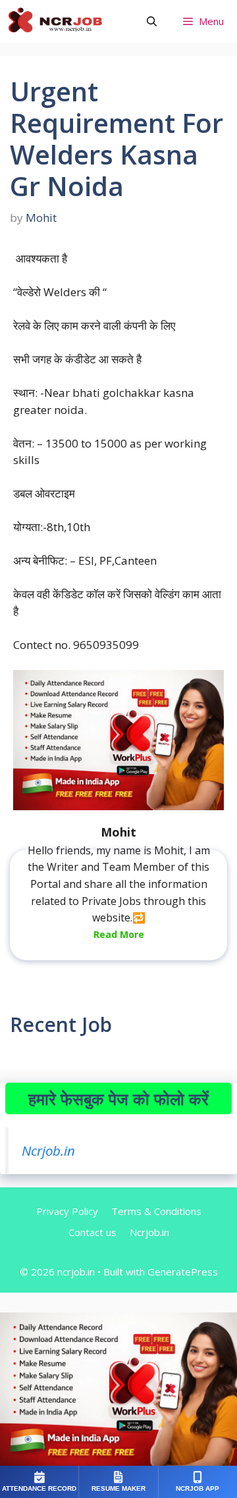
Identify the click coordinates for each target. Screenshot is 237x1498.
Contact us (92, 1232)
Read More (118, 934)
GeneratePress (182, 1271)
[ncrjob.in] (69, 21)
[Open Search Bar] (152, 21)
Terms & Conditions (156, 1211)
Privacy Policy (67, 1211)
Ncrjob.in (48, 1150)
